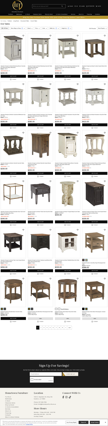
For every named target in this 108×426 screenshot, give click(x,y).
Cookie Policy (29, 424)
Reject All (83, 422)
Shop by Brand (49, 14)
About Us (81, 14)
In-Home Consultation (62, 14)
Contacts (97, 14)
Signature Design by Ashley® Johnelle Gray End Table (12, 163)
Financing (89, 14)
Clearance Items (37, 14)
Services (73, 14)
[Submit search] (62, 6)
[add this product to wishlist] (23, 36)
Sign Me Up (71, 374)
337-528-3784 (42, 402)
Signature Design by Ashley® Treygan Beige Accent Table (67, 211)
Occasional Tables (25, 21)
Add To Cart (13, 76)
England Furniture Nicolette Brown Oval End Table (11, 311)
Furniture (10, 14)
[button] (68, 6)
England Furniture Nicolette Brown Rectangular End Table (40, 311)
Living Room (16, 21)
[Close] (105, 422)
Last (69, 327)
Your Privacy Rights (71, 422)
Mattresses (19, 14)
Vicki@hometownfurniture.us (47, 404)
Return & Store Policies (12, 417)
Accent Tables (34, 21)
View (40, 318)
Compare (14, 79)
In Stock (27, 14)
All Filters (5, 28)
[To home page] (17, 6)
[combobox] (18, 28)
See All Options (65, 309)
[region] (54, 422)
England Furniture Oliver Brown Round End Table (65, 311)
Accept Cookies (95, 422)
